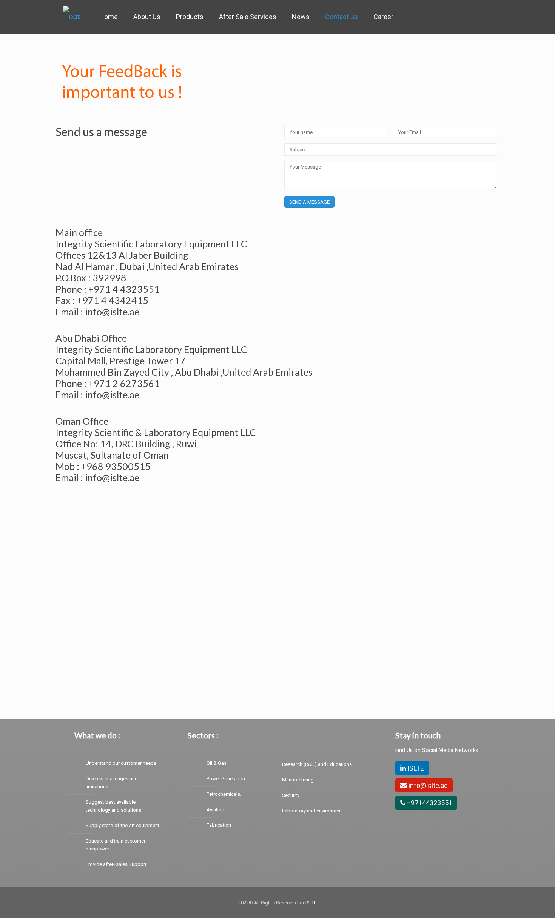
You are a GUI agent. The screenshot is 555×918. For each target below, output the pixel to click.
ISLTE (415, 768)
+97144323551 (428, 803)
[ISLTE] (71, 17)
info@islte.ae (427, 785)
